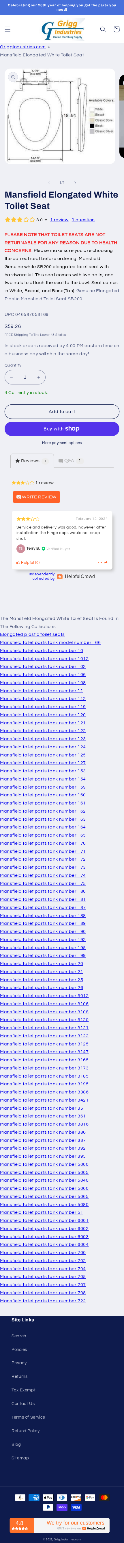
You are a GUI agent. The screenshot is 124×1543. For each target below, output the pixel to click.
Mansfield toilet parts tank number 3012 (44, 995)
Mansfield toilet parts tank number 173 (43, 867)
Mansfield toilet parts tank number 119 (43, 706)
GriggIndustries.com (23, 47)
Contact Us (23, 1404)
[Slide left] (49, 182)
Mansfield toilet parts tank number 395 (43, 1156)
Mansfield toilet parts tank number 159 (43, 787)
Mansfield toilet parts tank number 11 (41, 690)
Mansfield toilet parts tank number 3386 (44, 1092)
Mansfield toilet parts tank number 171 (43, 851)
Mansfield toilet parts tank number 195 (43, 947)
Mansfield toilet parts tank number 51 (41, 1212)
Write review (39, 497)
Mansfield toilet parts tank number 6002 (44, 1228)
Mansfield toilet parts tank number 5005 (44, 1172)
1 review (59, 220)
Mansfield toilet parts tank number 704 (43, 1268)
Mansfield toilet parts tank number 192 (43, 939)
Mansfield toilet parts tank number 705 (43, 1276)
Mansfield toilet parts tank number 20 (41, 963)
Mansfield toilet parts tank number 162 (43, 811)
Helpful (27, 563)
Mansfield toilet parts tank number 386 (43, 1132)
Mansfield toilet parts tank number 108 (43, 682)
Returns (19, 1376)
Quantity (13, 365)
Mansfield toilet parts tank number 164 (43, 827)
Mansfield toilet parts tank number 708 (43, 1292)
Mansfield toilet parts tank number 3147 (44, 1051)
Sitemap (20, 1458)
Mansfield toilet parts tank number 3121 (44, 1027)
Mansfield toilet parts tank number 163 (43, 819)
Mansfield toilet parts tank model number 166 (50, 642)
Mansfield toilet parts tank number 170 (43, 843)
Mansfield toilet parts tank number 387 (43, 1140)
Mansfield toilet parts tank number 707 (43, 1284)
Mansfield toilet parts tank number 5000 (44, 1164)
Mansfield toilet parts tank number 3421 (44, 1100)
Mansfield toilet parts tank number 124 (43, 747)
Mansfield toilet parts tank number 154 (43, 779)
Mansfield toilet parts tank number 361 (43, 1116)
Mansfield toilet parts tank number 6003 (44, 1236)
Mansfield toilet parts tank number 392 (43, 1148)
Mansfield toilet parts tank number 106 (43, 674)
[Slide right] (75, 182)
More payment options (62, 443)
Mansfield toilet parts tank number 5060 (44, 1188)
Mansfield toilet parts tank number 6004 (44, 1244)
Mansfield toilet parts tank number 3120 (44, 1019)
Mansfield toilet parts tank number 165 (43, 835)
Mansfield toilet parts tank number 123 (43, 738)
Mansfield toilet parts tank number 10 (41, 650)
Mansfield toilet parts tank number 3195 (44, 1084)
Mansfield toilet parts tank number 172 (43, 859)
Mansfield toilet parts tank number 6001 (44, 1220)
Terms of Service (28, 1417)
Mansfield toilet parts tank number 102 (43, 666)
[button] (7, 29)
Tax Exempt (23, 1390)
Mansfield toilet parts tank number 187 (43, 907)
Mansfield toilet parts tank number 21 (41, 971)
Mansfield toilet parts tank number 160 (43, 795)
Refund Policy (26, 1431)
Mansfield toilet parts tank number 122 (43, 730)
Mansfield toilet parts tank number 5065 (44, 1196)
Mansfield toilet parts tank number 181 (43, 899)
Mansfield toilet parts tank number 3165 (44, 1060)
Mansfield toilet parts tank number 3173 (44, 1068)
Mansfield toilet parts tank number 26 (41, 987)
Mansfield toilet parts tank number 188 (43, 915)
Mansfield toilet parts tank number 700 (43, 1252)
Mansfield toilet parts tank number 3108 (44, 1012)
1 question (83, 220)
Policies (19, 1349)
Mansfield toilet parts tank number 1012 (44, 658)
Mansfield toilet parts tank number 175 (43, 883)
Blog (16, 1444)
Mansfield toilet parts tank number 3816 (44, 1124)
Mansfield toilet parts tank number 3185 (44, 1076)
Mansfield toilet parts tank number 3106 (44, 1003)
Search (19, 1336)
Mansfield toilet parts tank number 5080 (44, 1204)
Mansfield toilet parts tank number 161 (43, 803)
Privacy (19, 1363)
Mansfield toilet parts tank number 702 (43, 1260)
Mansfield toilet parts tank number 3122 (44, 1036)
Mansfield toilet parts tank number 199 (43, 955)
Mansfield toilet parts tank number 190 (43, 931)
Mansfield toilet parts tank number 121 (43, 723)
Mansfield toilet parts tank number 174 (43, 875)
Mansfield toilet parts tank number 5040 (44, 1180)
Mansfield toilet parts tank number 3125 (44, 1044)
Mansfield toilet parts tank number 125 (43, 755)
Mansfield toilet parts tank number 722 (43, 1301)
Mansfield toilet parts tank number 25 (41, 979)
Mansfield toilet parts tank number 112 (43, 698)
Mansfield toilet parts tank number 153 (43, 771)
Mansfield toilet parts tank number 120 (43, 714)
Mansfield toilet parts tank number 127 (43, 763)
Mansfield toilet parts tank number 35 (41, 1108)
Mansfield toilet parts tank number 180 (43, 891)
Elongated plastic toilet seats (32, 634)
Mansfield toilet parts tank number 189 (43, 923)
